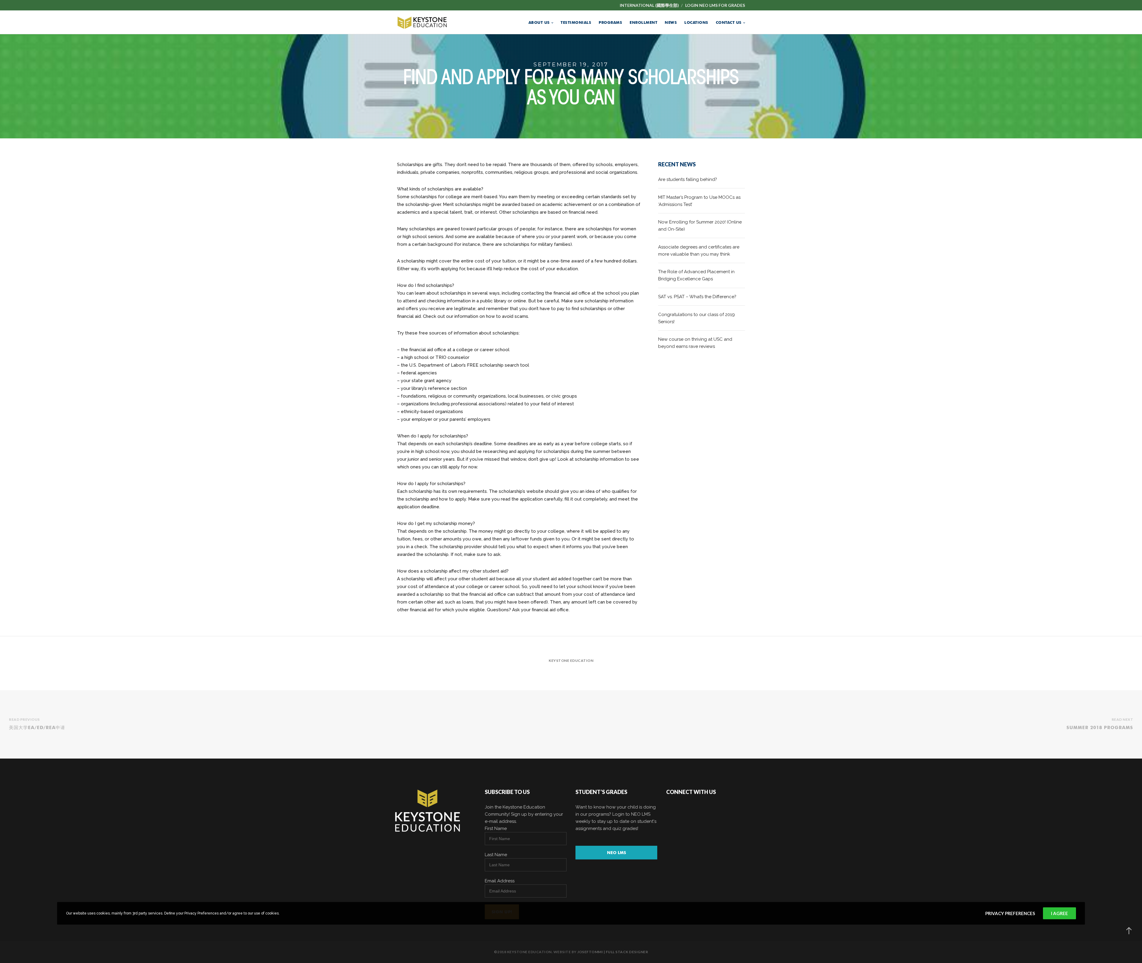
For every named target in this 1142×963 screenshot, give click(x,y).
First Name (496, 828)
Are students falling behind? (687, 179)
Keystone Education (571, 660)
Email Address (499, 881)
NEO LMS (616, 852)
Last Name (496, 854)
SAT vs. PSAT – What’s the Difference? (697, 296)
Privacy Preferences (1010, 913)
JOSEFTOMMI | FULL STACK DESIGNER (612, 952)
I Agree (1059, 913)
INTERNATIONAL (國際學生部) (649, 5)
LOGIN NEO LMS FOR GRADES (715, 5)
